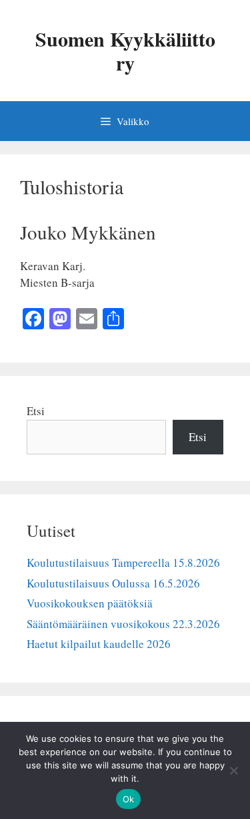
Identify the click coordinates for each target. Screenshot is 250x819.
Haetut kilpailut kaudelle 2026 (99, 643)
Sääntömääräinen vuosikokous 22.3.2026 (123, 623)
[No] (233, 770)
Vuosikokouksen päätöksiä (90, 603)
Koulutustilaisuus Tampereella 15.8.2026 (123, 562)
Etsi (36, 410)
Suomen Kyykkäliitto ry (125, 50)
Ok (129, 799)
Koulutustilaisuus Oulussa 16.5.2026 (113, 583)
